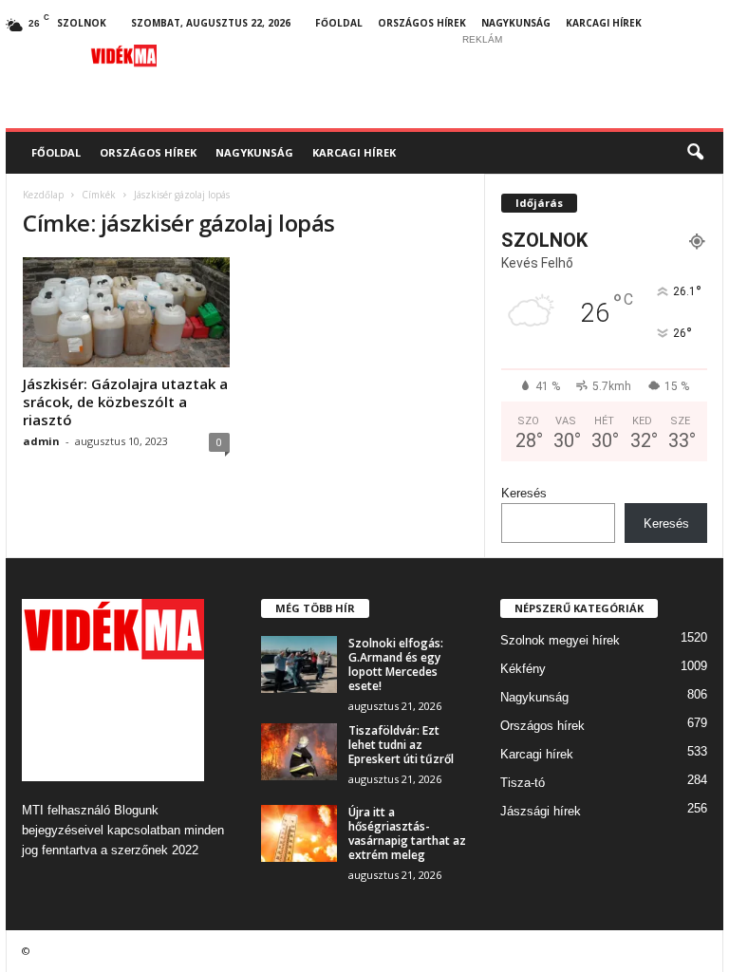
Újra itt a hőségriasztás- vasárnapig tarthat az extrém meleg (407, 833)
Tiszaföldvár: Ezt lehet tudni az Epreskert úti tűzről (401, 744)
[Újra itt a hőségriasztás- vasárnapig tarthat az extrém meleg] (299, 833)
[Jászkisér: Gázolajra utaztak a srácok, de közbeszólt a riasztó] (126, 312)
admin (41, 441)
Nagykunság (516, 22)
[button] (695, 153)
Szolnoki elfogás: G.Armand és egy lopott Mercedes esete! (395, 664)
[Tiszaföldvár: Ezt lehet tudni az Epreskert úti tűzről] (299, 751)
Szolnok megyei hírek (560, 640)
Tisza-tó (522, 783)
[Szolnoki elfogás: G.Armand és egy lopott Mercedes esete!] (299, 664)
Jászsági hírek (540, 811)
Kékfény (523, 669)
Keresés (524, 493)
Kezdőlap (43, 194)
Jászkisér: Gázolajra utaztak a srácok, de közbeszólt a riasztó (125, 401)
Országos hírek (422, 22)
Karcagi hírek (604, 22)
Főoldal (339, 22)
